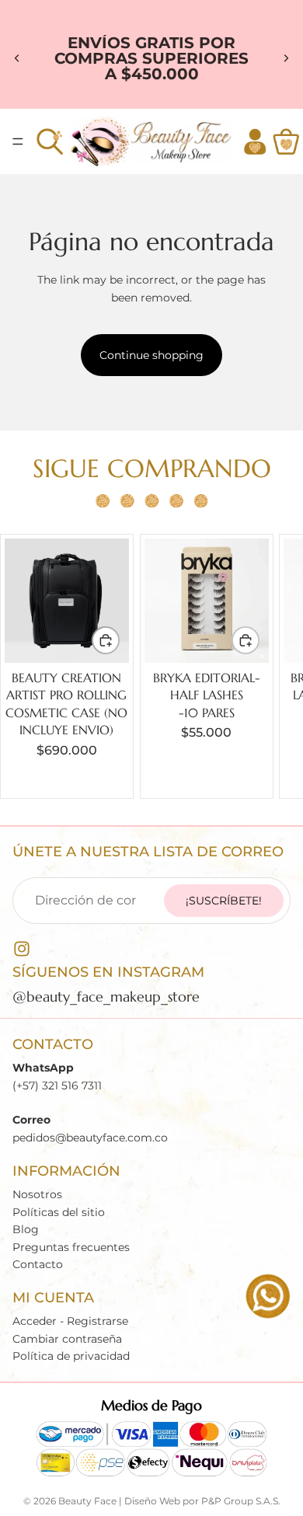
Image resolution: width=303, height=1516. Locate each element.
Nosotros (37, 1194)
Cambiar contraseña (67, 1339)
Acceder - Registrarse (70, 1321)
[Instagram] (21, 948)
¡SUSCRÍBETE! (224, 901)
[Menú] (18, 141)
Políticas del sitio (58, 1212)
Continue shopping (151, 355)
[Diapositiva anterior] (17, 58)
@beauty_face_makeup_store (106, 996)
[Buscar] (49, 141)
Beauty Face (87, 1501)
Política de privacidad (71, 1356)
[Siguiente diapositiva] (286, 58)
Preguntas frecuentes (71, 1246)
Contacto (37, 1264)
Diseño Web (152, 1501)
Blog (25, 1229)
